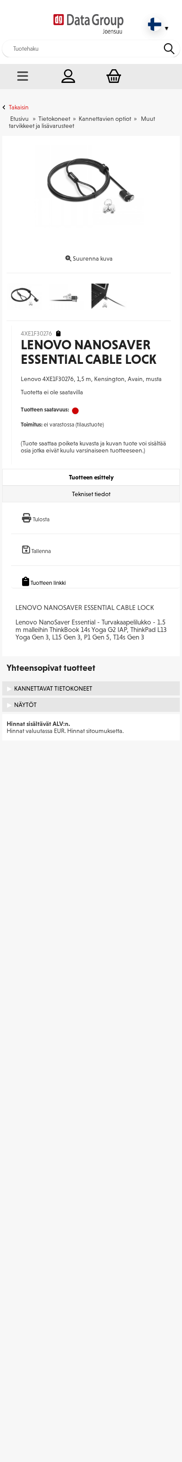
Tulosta (41, 519)
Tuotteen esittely (91, 477)
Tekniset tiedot (91, 493)
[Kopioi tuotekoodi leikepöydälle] (58, 333)
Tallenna (41, 551)
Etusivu (19, 118)
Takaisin (19, 107)
